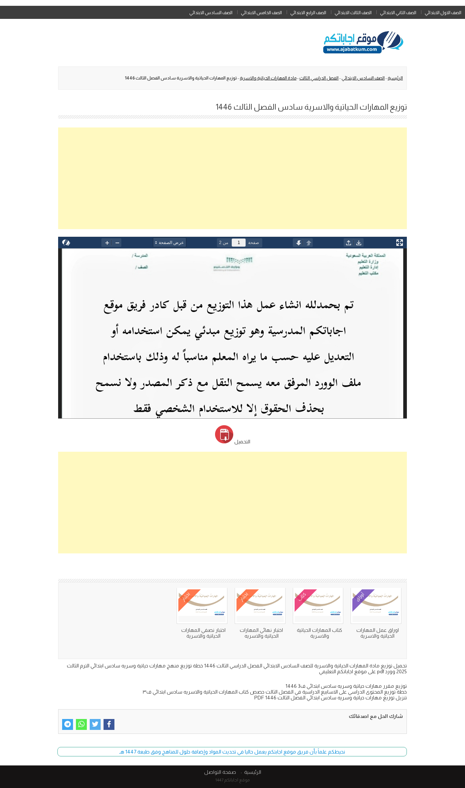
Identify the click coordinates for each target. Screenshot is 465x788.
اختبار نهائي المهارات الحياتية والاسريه (261, 633)
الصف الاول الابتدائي (443, 12)
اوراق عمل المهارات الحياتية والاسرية (377, 633)
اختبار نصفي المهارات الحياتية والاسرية (203, 633)
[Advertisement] (232, 178)
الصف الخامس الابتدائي (261, 12)
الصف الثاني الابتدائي (398, 12)
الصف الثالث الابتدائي (353, 12)
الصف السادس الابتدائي (210, 12)
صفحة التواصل (220, 772)
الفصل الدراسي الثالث (319, 78)
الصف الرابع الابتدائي (308, 12)
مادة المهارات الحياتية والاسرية (268, 78)
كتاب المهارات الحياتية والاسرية (319, 633)
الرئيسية (395, 78)
